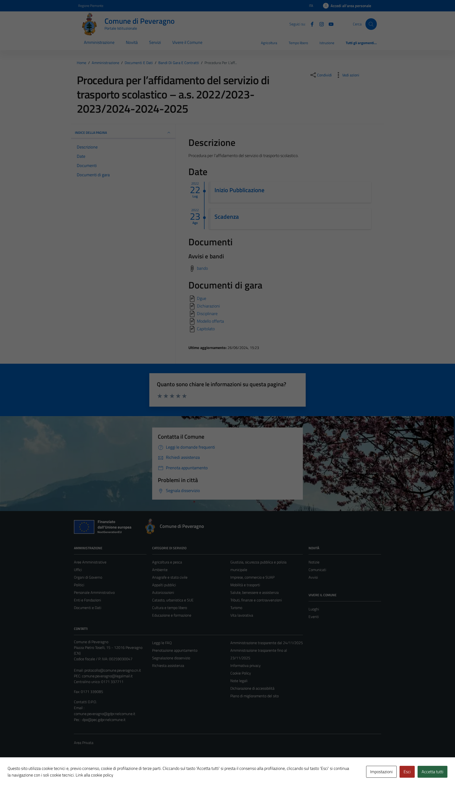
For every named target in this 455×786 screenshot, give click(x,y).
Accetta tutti (432, 771)
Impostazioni (381, 771)
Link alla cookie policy (94, 775)
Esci (407, 771)
